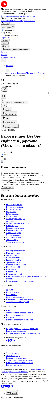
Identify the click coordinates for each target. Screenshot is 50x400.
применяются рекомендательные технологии (22, 370)
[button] (4, 52)
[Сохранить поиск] (3, 96)
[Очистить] (4, 89)
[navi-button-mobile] (3, 60)
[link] (5, 46)
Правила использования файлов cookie (18, 20)
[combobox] (13, 83)
